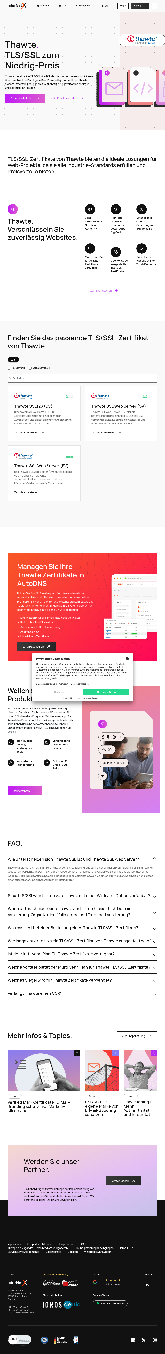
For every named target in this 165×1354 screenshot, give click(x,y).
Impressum (14, 1244)
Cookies (73, 1252)
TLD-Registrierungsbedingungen (94, 1248)
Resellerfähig (18, 367)
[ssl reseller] (121, 750)
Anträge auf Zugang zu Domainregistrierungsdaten (38, 1248)
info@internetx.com (24, 1312)
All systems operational (112, 1303)
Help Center (66, 1244)
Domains (44, 5)
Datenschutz (53, 1252)
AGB (83, 1244)
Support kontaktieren (40, 1244)
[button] (20, 1340)
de (147, 1284)
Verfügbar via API (41, 367)
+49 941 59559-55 (21, 1309)
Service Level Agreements (23, 1252)
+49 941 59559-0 (20, 1306)
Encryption (84, 5)
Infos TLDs (126, 1248)
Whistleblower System (97, 1252)
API (64, 5)
